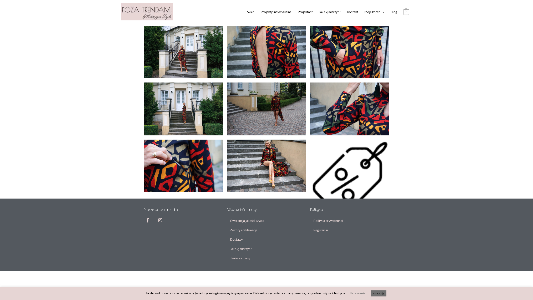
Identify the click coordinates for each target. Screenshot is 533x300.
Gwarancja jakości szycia (247, 220)
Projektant (305, 12)
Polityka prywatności (328, 220)
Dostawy (236, 239)
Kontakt (352, 12)
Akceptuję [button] (378, 293)
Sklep (250, 12)
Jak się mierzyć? (330, 12)
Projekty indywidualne (276, 12)
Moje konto (372, 12)
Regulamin (320, 230)
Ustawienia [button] (357, 293)
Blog (394, 12)
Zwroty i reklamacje (243, 230)
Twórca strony (240, 258)
